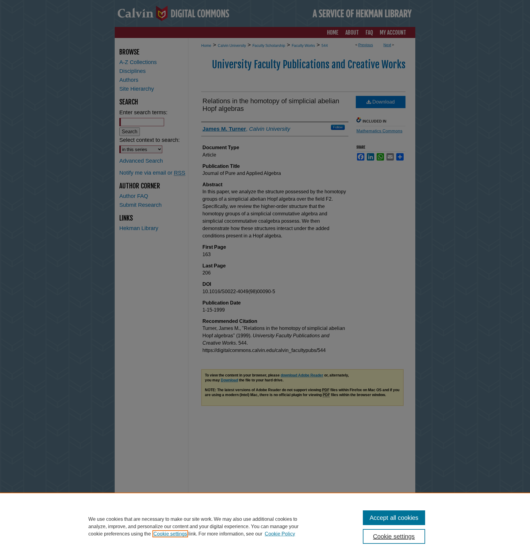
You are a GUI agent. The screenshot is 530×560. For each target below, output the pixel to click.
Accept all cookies (394, 517)
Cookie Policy (280, 533)
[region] (265, 526)
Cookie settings (170, 533)
